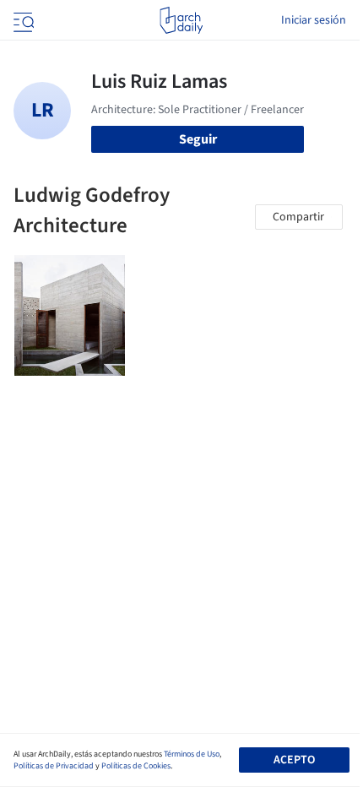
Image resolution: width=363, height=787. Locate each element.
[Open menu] (22, 20)
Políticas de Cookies (136, 766)
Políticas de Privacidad (54, 766)
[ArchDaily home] (181, 20)
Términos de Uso (191, 754)
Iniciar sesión (313, 20)
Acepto (294, 760)
